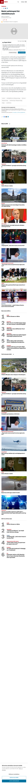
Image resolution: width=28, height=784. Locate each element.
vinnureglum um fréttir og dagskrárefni (18, 112)
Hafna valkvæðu (14, 777)
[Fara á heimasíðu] (5, 2)
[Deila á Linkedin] (7, 8)
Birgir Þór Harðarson (5, 16)
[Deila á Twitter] (5, 8)
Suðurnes (3, 6)
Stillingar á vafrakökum (14, 774)
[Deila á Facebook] (3, 8)
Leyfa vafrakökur (14, 780)
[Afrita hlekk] (2, 8)
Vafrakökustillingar (12, 52)
